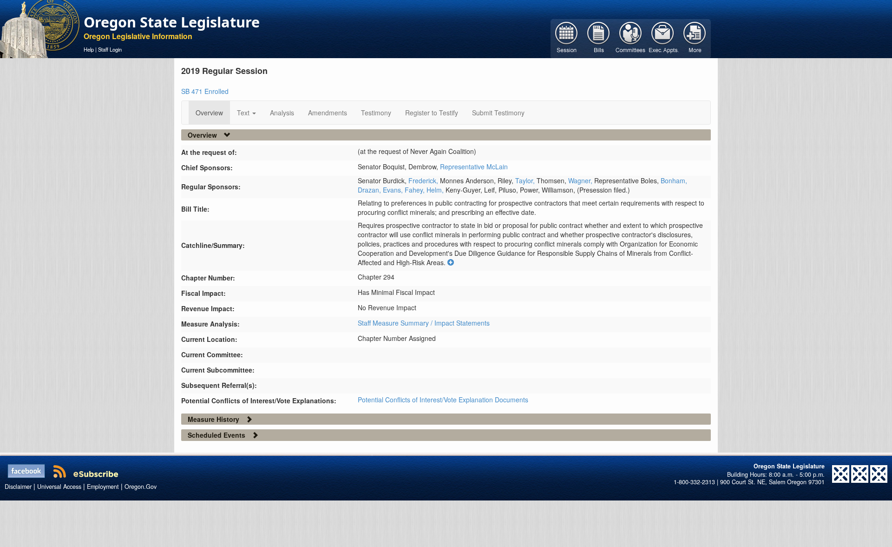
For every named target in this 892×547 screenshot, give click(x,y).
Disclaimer (18, 486)
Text (244, 112)
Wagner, (581, 180)
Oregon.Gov (141, 486)
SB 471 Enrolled (205, 91)
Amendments (327, 112)
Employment (103, 486)
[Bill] (599, 37)
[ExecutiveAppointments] (663, 37)
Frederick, (424, 180)
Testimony (376, 112)
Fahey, (415, 189)
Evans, (394, 189)
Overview (209, 112)
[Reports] (695, 37)
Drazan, (370, 189)
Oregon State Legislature (172, 22)
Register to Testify (431, 112)
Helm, (436, 189)
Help (89, 49)
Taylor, (526, 180)
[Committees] (631, 37)
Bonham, (674, 180)
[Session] (567, 37)
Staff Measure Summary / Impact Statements (424, 322)
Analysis (282, 112)
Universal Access (59, 486)
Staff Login (110, 49)
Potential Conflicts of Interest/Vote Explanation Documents (443, 399)
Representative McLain (474, 166)
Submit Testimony (498, 112)
